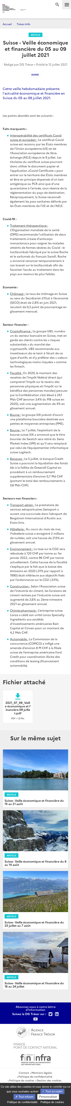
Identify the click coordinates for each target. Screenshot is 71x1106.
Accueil (7, 24)
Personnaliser (48, 1096)
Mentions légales (41, 1072)
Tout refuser (25, 1096)
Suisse (35, 74)
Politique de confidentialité (35, 1076)
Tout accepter (54, 1091)
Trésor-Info (23, 24)
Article (35, 34)
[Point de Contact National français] (35, 1045)
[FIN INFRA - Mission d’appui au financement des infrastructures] (35, 1059)
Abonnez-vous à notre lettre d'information (36, 1008)
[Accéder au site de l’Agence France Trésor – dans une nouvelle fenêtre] (35, 1032)
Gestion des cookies (49, 1080)
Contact (24, 1072)
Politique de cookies (21, 1080)
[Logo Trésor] (32, 10)
